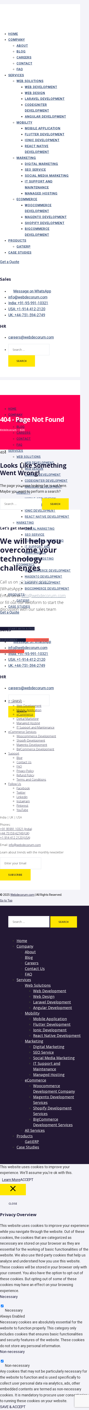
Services (16, 75)
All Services (35, 1130)
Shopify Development (44, 223)
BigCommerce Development (47, 588)
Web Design (35, 93)
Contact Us (24, 762)
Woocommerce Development (48, 571)
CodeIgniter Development (46, 481)
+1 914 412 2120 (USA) (15, 838)
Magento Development (46, 217)
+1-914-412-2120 (26, 309)
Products (17, 240)
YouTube (22, 810)
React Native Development (47, 517)
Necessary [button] (9, 1297)
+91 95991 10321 (35, 582)
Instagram (23, 801)
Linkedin (22, 797)
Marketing (26, 158)
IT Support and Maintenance (35, 727)
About (22, 46)
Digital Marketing (41, 164)
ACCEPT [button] (26, 1180)
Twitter (21, 792)
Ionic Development (42, 140)
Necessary (14, 1310)
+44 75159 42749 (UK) (14, 833)
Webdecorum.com (22, 894)
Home (12, 409)
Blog (21, 51)
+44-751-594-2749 (26, 315)
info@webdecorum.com (27, 297)
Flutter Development (44, 134)
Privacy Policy (25, 771)
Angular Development (45, 116)
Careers (24, 57)
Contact (24, 63)
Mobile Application (42, 128)
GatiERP (32, 1141)
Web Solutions (30, 81)
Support (13, 753)
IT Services (15, 701)
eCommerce (27, 199)
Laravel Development (45, 99)
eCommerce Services (22, 732)
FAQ (19, 445)
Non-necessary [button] (12, 1352)
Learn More (11, 1180)
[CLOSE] (13, 1189)
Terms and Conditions (31, 779)
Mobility (24, 122)
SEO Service (35, 170)
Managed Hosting (41, 193)
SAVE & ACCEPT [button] (12, 1407)
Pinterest (22, 806)
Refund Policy (25, 775)
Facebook (23, 788)
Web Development (41, 87)
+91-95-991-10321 (28, 303)
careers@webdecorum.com (31, 337)
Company (16, 40)
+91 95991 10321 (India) (16, 829)
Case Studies (19, 252)
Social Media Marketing (47, 176)
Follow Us (14, 784)
